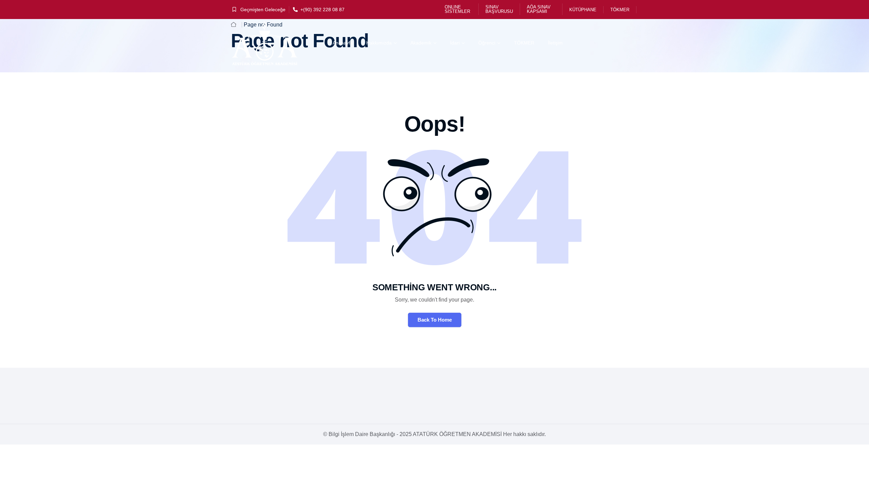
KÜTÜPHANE (582, 9)
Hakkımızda (379, 43)
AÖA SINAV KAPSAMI (539, 9)
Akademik (420, 43)
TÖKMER (619, 9)
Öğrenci (486, 43)
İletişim (555, 43)
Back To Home (435, 320)
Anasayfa (343, 43)
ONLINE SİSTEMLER (457, 9)
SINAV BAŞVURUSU (499, 9)
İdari (455, 43)
